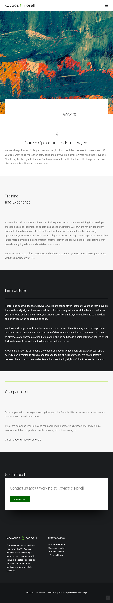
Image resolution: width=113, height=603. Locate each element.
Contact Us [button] (19, 499)
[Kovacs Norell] (20, 5)
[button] (106, 5)
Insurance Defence (56, 544)
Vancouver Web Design (77, 593)
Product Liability (56, 551)
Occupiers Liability (56, 548)
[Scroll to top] (108, 597)
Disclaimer (52, 593)
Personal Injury (56, 555)
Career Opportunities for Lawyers (23, 439)
